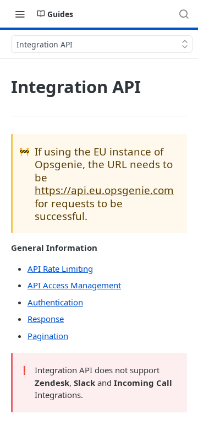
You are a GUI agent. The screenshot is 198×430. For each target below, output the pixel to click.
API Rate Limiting (60, 268)
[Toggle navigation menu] (20, 14)
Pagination (48, 335)
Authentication (55, 302)
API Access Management (74, 285)
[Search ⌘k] (184, 14)
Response (46, 318)
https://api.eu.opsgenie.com (104, 190)
